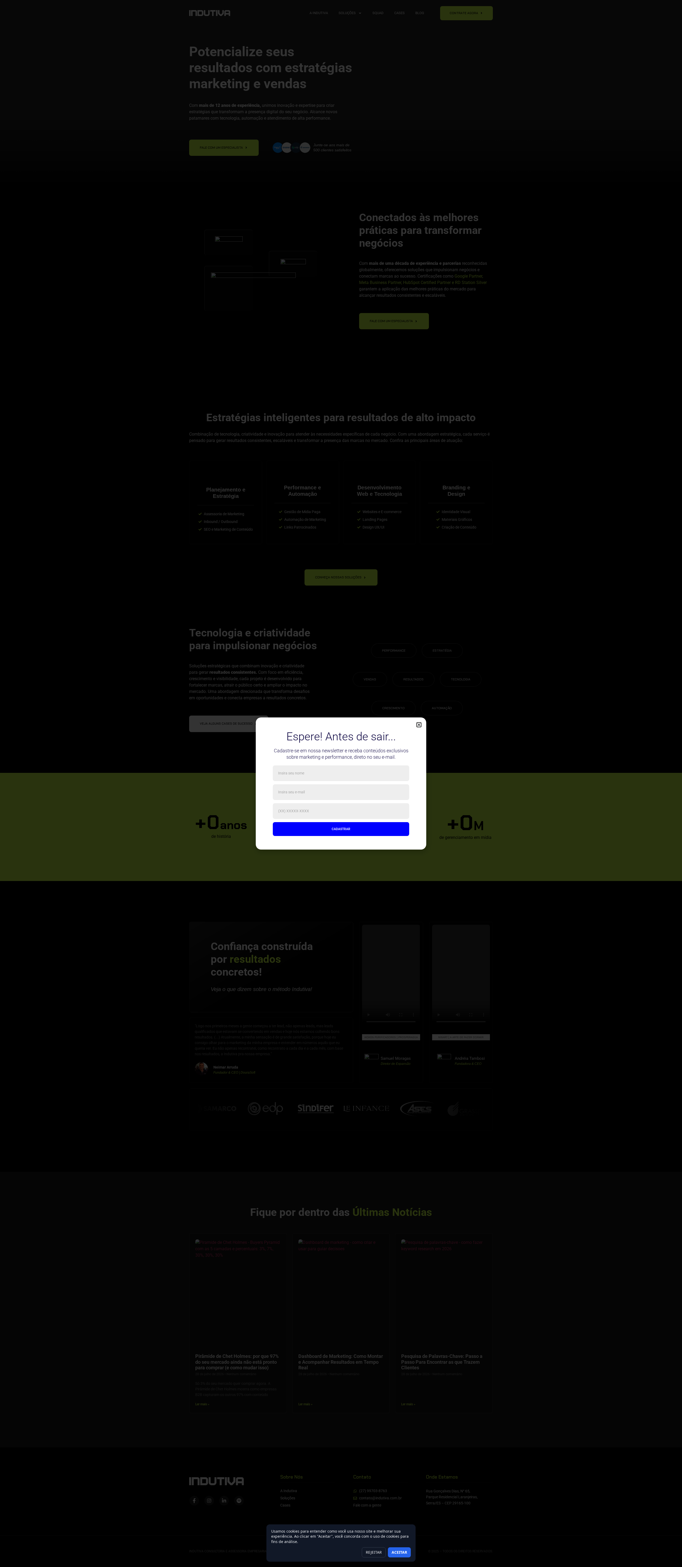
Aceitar (399, 1552)
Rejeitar (374, 1552)
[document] (341, 783)
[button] (419, 725)
